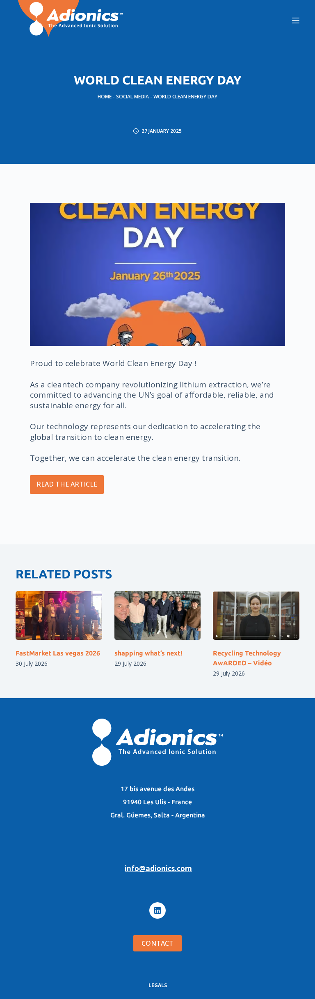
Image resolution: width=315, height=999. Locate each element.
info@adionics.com (158, 868)
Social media (132, 96)
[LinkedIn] (157, 910)
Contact (157, 943)
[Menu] (295, 20)
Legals (157, 985)
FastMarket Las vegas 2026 (58, 653)
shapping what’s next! (148, 653)
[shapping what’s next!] (157, 615)
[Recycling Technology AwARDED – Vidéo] (256, 615)
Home (105, 96)
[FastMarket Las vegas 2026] (59, 615)
